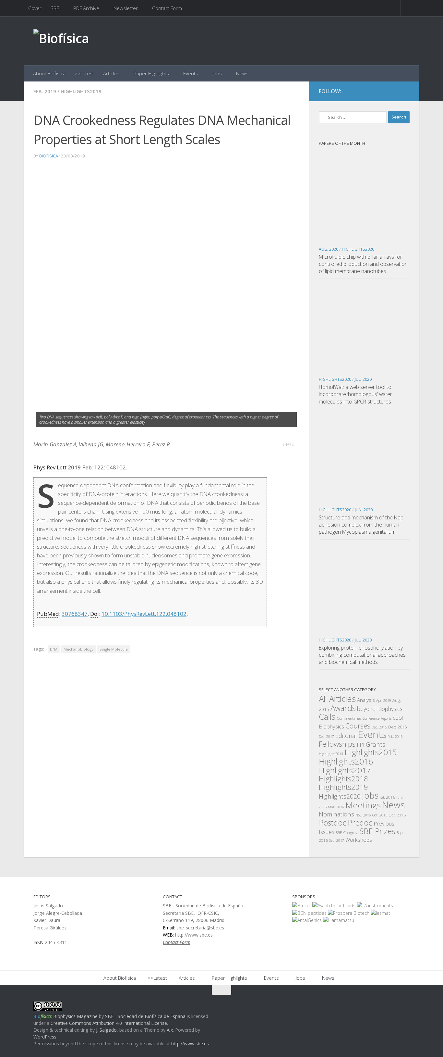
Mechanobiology (78, 649)
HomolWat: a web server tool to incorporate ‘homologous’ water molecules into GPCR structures (355, 394)
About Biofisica (49, 73)
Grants (375, 744)
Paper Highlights (151, 73)
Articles (111, 73)
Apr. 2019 (383, 700)
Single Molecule (114, 649)
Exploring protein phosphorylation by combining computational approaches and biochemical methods (362, 654)
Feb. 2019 (44, 91)
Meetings (363, 805)
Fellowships (337, 744)
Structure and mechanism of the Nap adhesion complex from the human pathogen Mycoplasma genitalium (361, 524)
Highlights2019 (81, 91)
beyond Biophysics (379, 709)
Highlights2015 (370, 752)
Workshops (358, 839)
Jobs (217, 73)
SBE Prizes (377, 831)
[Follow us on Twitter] (393, 91)
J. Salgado (106, 1030)
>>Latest (84, 73)
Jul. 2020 (363, 379)
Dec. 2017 (326, 736)
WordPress (44, 1037)
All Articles (337, 698)
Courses (357, 725)
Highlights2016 (346, 761)
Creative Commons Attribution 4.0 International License (109, 1023)
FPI (361, 744)
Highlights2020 (358, 249)
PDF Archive (86, 8)
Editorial (346, 736)
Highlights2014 (331, 754)
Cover (35, 8)
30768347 (75, 613)
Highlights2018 (343, 779)
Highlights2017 (345, 770)
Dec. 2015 (379, 727)
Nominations (336, 814)
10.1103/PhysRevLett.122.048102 (144, 613)
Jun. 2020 (364, 510)
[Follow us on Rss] (405, 91)
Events (190, 73)
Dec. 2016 (397, 727)
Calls (327, 716)
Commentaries (349, 718)
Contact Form (167, 8)
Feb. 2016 (395, 736)
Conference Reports (377, 718)
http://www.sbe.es (190, 1043)
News (242, 73)
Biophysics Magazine (75, 1016)
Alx (170, 1030)
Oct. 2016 (397, 814)
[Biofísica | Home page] (61, 40)
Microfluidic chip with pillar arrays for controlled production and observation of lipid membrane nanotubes (363, 264)
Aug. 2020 (328, 249)
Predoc (360, 822)
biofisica (48, 156)
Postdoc (332, 822)
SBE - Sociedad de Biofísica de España (145, 1016)
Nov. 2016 (363, 815)
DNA (53, 649)
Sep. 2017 (336, 840)
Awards (343, 708)
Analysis (366, 700)
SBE (55, 8)
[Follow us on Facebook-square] (381, 91)
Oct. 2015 (379, 815)
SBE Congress (347, 832)
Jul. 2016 (387, 797)
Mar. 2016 (336, 807)
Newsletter (126, 8)
